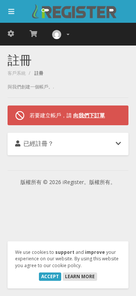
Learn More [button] (80, 276)
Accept (50, 276)
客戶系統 (17, 73)
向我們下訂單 (89, 115)
